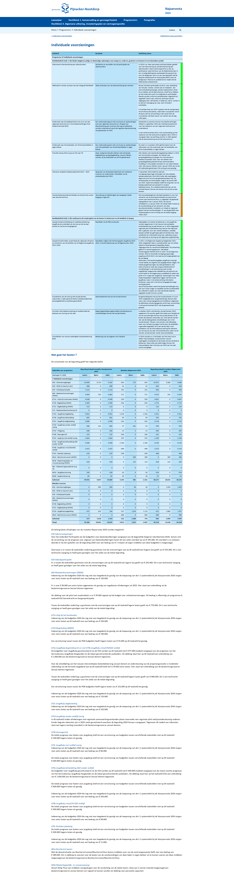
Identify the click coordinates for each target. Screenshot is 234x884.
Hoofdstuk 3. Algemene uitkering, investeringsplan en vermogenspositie (88, 24)
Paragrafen (149, 20)
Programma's (130, 20)
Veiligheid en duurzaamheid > (171, 36)
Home (54, 30)
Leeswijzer (56, 20)
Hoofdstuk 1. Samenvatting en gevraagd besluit (93, 20)
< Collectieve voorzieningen (61, 36)
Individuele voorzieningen (85, 30)
